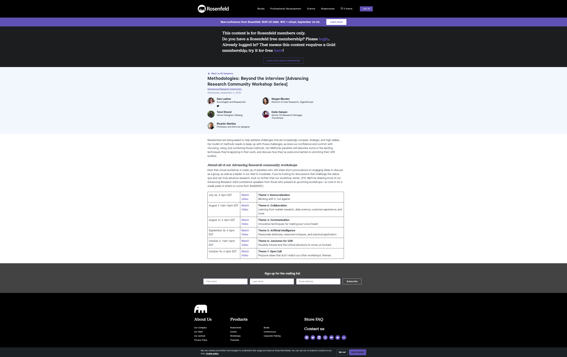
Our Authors (199, 336)
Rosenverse (328, 8)
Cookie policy (212, 353)
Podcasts (234, 340)
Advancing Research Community (224, 89)
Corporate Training (272, 336)
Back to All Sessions (222, 73)
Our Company (200, 327)
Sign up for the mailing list (282, 274)
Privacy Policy (200, 340)
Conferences (270, 331)
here (278, 50)
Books (261, 8)
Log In (366, 8)
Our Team (198, 331)
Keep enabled (357, 352)
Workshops (235, 336)
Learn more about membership (283, 60)
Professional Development (285, 8)
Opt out (342, 352)
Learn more (336, 21)
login (324, 38)
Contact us (314, 328)
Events (311, 8)
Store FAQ (313, 319)
